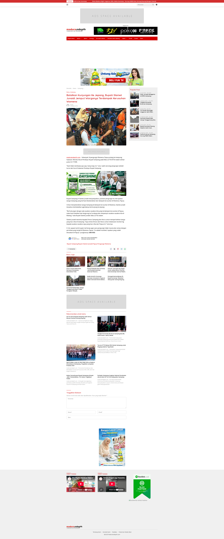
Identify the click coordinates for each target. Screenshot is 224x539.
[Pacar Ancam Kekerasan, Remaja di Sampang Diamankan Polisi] (75, 261)
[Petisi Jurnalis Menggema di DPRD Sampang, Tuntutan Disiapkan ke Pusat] (134, 95)
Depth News (71, 38)
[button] (153, 4)
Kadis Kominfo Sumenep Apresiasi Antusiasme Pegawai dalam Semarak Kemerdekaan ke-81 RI (96, 278)
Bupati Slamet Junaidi (85, 244)
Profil (130, 38)
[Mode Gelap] (157, 4)
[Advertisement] (119, 53)
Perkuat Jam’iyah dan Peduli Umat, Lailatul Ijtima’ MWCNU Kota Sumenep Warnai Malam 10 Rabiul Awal (116, 270)
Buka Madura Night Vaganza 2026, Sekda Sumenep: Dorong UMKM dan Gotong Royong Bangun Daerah (88, 1)
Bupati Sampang (72, 244)
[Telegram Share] (121, 249)
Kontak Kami (106, 532)
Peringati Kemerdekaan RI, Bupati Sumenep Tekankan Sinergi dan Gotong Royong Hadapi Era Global (116, 278)
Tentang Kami (97, 532)
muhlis (71, 104)
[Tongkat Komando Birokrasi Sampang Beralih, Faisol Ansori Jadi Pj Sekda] (111, 324)
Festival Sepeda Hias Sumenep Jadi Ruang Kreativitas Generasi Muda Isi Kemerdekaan (96, 270)
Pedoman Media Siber (125, 532)
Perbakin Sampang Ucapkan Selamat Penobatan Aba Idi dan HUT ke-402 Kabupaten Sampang (111, 376)
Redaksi (114, 532)
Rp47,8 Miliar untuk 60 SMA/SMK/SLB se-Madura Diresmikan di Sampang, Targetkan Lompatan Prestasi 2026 (80, 364)
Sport (85, 38)
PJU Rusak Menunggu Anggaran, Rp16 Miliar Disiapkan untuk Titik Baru (148, 111)
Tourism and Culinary (113, 38)
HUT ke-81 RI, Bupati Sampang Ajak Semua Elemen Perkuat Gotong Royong (78, 317)
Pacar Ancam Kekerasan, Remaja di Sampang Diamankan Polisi (73, 270)
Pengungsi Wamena (104, 244)
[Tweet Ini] (114, 249)
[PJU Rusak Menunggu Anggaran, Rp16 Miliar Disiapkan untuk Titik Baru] (134, 111)
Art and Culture (100, 38)
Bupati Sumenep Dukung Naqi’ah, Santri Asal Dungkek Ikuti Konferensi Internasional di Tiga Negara (147, 127)
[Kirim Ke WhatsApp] (125, 249)
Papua (95, 244)
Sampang (73, 92)
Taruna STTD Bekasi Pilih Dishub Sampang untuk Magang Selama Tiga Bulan (111, 346)
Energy (92, 38)
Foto (141, 38)
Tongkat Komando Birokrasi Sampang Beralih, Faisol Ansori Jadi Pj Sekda (111, 334)
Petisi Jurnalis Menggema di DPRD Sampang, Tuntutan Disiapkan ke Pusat (147, 95)
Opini (123, 38)
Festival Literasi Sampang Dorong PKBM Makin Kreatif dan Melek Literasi (147, 135)
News (78, 38)
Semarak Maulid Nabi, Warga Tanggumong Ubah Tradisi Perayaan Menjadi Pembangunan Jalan (75, 289)
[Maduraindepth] (76, 30)
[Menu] (67, 4)
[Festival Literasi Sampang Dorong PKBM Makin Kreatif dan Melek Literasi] (134, 135)
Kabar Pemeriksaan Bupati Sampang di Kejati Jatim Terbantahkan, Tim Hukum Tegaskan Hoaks (79, 377)
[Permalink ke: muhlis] (67, 105)
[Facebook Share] (111, 249)
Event (136, 38)
